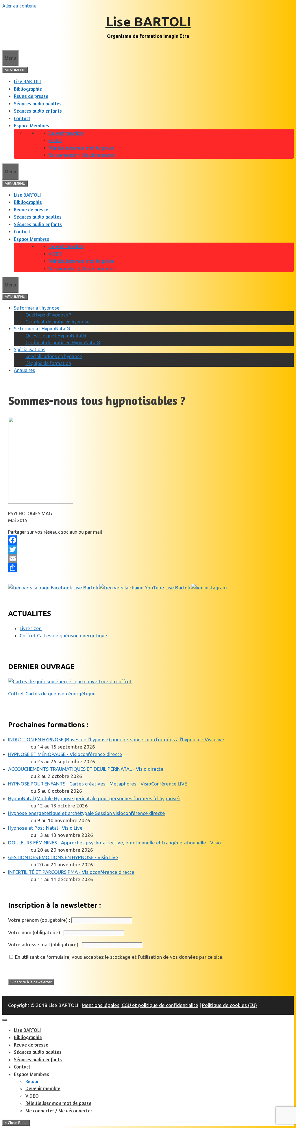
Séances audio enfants (38, 111)
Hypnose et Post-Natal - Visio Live (45, 828)
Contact (22, 118)
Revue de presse (31, 96)
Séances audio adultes (38, 103)
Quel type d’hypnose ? (48, 314)
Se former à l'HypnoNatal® (42, 328)
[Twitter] (148, 549)
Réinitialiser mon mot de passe (81, 148)
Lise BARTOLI (148, 21)
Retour (32, 1081)
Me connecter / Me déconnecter (82, 155)
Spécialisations (29, 349)
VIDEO (55, 140)
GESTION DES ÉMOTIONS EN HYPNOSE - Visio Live (63, 857)
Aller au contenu (19, 5)
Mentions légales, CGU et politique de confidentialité (140, 1005)
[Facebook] (148, 540)
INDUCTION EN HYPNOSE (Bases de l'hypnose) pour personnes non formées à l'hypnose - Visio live (116, 739)
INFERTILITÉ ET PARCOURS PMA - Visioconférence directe (71, 872)
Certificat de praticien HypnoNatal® (62, 342)
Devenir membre (66, 133)
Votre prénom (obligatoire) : (39, 920)
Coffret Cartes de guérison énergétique (63, 635)
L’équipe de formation (48, 363)
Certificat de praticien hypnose (57, 321)
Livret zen (31, 628)
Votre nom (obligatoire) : (35, 932)
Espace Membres (31, 125)
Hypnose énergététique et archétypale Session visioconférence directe (86, 813)
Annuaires (24, 370)
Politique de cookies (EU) (229, 1005)
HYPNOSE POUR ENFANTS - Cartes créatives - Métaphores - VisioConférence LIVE (97, 783)
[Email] (148, 558)
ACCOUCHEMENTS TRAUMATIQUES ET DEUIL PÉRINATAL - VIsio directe (86, 769)
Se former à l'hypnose (36, 307)
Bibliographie (28, 89)
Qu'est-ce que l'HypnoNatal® (55, 335)
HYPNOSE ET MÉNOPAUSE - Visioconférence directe (65, 754)
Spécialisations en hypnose (53, 356)
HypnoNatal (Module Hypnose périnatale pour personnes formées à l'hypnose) (94, 798)
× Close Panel (16, 1122)
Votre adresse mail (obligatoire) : (44, 944)
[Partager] (148, 567)
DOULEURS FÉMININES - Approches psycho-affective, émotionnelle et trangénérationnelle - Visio (114, 842)
